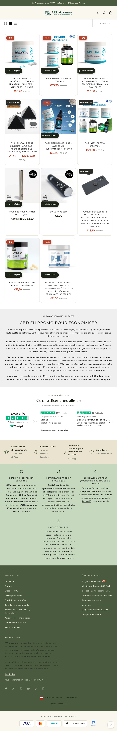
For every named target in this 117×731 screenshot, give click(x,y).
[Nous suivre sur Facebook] (6, 688)
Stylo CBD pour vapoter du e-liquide (22, 213)
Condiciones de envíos (15, 600)
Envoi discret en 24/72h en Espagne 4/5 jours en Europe (60, 3)
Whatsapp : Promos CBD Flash (96, 586)
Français (70, 698)
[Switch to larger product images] (5, 23)
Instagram (86, 605)
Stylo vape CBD (58, 212)
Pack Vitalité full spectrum (95, 144)
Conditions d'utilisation (15, 622)
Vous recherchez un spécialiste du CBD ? (24, 679)
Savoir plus (10, 674)
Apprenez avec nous (91, 600)
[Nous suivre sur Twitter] (13, 688)
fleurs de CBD (58, 364)
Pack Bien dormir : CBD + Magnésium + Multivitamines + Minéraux (58, 146)
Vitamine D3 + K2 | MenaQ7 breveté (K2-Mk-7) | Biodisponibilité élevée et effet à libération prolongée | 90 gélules (58, 288)
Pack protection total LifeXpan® (58, 79)
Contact (8, 586)
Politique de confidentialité (17, 618)
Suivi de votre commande (17, 605)
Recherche (9, 581)
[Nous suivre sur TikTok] (35, 688)
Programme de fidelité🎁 (93, 581)
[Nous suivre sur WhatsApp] (43, 688)
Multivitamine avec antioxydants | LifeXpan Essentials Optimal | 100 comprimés (94, 82)
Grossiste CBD (11, 590)
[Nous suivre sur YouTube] (28, 688)
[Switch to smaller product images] (10, 23)
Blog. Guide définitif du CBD (95, 609)
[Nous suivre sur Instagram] (20, 688)
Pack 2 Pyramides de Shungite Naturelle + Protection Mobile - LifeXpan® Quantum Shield (22, 147)
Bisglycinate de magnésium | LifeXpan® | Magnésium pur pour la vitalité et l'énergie (22, 82)
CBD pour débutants (91, 614)
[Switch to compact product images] (15, 23)
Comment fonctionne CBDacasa (97, 595)
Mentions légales (12, 627)
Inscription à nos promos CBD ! (96, 590)
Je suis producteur (13, 595)
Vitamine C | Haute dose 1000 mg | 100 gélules (22, 283)
